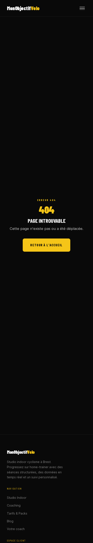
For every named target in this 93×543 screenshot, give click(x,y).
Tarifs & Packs (17, 513)
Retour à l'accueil (46, 245)
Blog (10, 521)
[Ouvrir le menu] (82, 8)
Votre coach (16, 529)
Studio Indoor (16, 497)
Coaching (14, 505)
